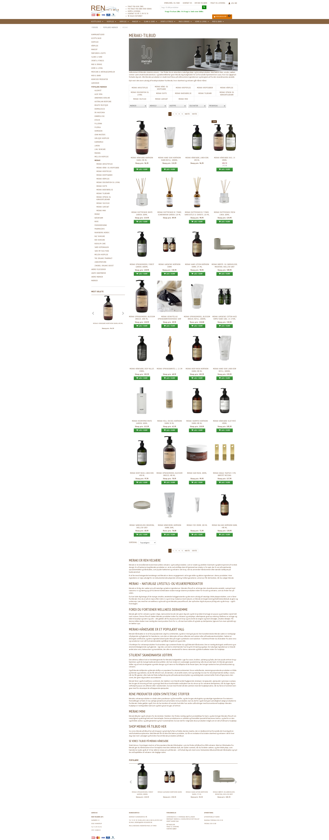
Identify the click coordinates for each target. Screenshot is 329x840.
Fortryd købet (172, 829)
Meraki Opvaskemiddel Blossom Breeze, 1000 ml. (142, 318)
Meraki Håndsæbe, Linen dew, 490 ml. (197, 159)
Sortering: (133, 542)
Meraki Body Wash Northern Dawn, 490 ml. (197, 370)
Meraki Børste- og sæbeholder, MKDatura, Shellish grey (224, 265)
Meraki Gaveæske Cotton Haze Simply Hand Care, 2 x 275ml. (224, 318)
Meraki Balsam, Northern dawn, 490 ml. (224, 526)
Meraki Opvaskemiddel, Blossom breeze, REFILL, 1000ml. (197, 318)
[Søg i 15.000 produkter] (204, 7)
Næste (187, 114)
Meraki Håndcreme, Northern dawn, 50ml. (169, 526)
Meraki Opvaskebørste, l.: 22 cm (169, 369)
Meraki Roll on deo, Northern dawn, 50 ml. (169, 422)
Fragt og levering (218, 3)
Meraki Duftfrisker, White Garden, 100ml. (142, 213)
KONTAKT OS (187, 3)
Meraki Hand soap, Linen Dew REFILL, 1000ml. (224, 370)
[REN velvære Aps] (105, 9)
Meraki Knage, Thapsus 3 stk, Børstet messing (224, 474)
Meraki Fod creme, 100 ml (197, 525)
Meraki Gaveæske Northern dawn (169, 265)
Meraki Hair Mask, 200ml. (197, 473)
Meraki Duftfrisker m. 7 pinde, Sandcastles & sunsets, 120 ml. (197, 213)
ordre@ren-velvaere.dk (143, 822)
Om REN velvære (201, 3)
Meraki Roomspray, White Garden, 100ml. (142, 422)
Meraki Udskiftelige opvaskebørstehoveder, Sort (169, 318)
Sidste (194, 114)
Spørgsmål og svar (172, 3)
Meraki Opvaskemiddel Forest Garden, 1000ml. (142, 265)
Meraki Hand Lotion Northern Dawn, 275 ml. (197, 265)
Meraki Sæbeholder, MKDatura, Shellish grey (142, 526)
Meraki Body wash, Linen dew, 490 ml (142, 474)
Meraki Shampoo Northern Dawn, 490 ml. (197, 422)
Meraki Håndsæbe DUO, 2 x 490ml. (224, 159)
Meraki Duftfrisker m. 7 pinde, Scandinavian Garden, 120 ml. (169, 213)
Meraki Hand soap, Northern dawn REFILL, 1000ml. (169, 159)
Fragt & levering (173, 827)
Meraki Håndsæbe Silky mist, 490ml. (224, 422)
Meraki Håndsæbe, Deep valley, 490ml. (142, 370)
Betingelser (171, 824)
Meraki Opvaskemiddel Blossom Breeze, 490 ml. (169, 474)
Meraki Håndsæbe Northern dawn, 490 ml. (108, 323)
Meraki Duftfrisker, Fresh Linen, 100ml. (224, 213)
